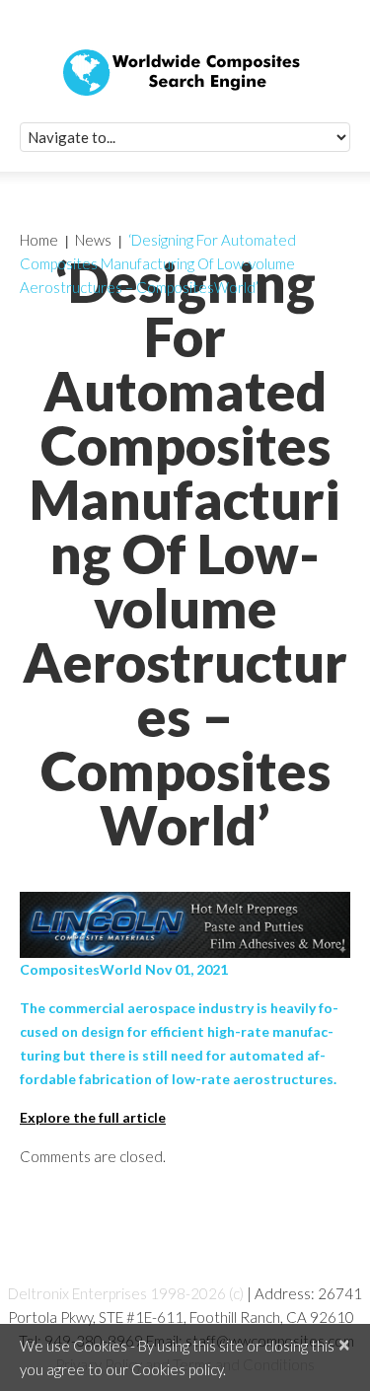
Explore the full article (93, 1117)
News (93, 240)
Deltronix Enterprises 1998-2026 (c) (126, 1293)
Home (39, 240)
